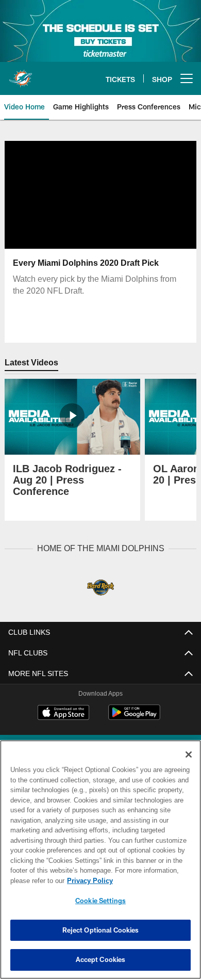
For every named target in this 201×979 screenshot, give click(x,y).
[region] (100, 859)
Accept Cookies (101, 959)
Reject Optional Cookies (100, 930)
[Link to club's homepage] (20, 74)
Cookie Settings (100, 900)
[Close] (188, 754)
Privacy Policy (87, 880)
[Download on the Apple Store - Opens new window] (63, 713)
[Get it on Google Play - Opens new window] (134, 717)
